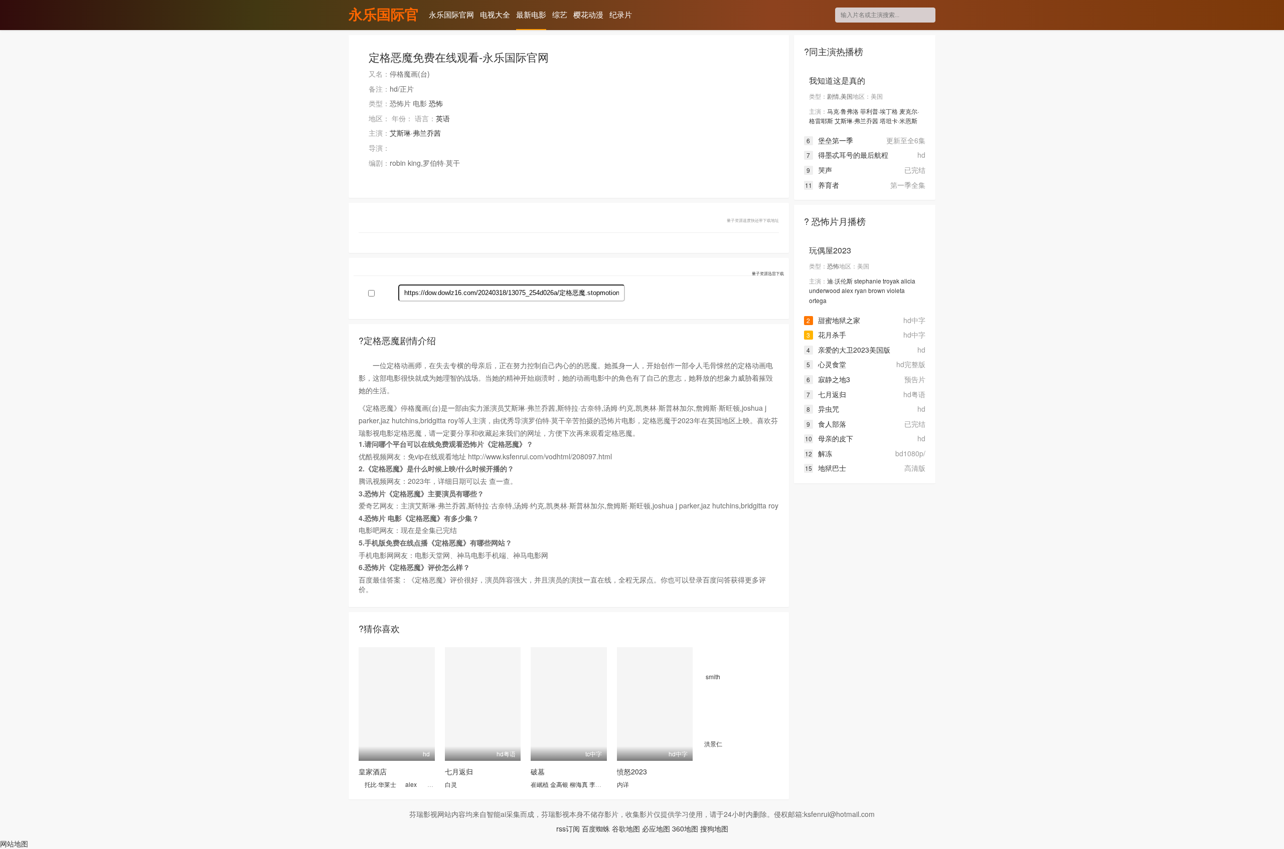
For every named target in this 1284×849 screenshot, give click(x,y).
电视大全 (495, 14)
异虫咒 (823, 409)
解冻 (818, 453)
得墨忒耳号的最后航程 (847, 155)
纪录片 (620, 14)
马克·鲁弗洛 (843, 111)
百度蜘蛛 (596, 828)
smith (713, 676)
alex (411, 784)
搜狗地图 (714, 828)
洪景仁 (713, 743)
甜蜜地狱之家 (833, 320)
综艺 (559, 14)
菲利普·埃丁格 (879, 111)
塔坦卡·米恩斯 (898, 120)
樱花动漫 (588, 14)
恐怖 (436, 103)
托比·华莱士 (380, 784)
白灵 (451, 784)
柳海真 (579, 784)
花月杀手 (826, 335)
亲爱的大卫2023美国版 (848, 350)
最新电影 (531, 14)
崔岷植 (540, 784)
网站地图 (14, 843)
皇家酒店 (373, 771)
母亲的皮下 (829, 438)
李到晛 (598, 784)
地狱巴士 (825, 468)
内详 (623, 784)
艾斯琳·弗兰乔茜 (415, 133)
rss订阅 (568, 828)
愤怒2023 (632, 771)
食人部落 (826, 424)
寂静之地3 (828, 379)
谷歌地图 (626, 828)
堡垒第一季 (830, 140)
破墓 (538, 771)
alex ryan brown (863, 290)
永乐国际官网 (384, 16)
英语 (443, 118)
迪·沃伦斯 (840, 280)
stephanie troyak (876, 280)
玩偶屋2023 (830, 250)
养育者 (822, 185)
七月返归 (459, 771)
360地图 (685, 828)
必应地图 (656, 828)
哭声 (819, 170)
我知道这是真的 (837, 80)
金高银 (559, 784)
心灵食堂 (826, 364)
